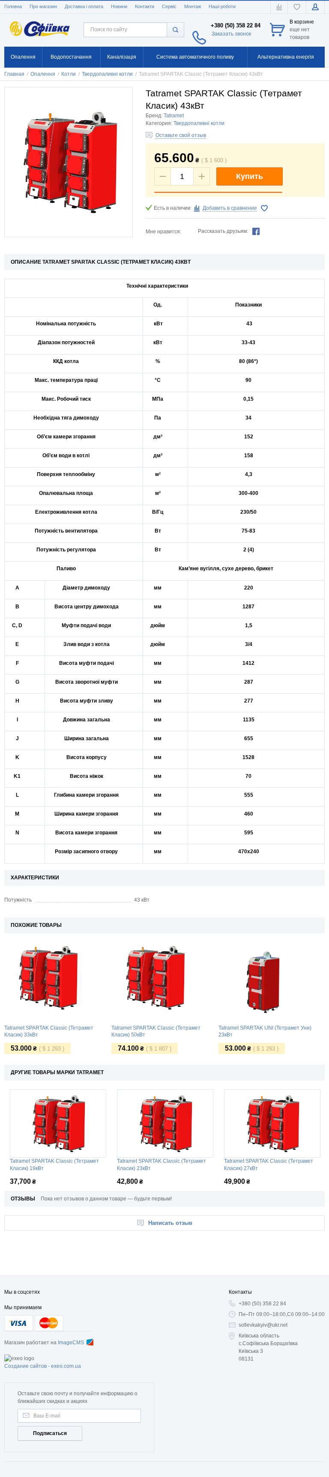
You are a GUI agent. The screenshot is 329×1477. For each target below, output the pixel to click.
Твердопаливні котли (198, 123)
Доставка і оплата (84, 6)
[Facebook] (256, 231)
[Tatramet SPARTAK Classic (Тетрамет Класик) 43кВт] (68, 162)
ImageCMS (71, 1343)
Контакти (144, 6)
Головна (13, 6)
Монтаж (192, 6)
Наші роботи (222, 6)
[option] (57, 999)
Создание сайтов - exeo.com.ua (42, 1366)
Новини (119, 6)
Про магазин (43, 6)
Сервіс (169, 6)
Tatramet (174, 116)
